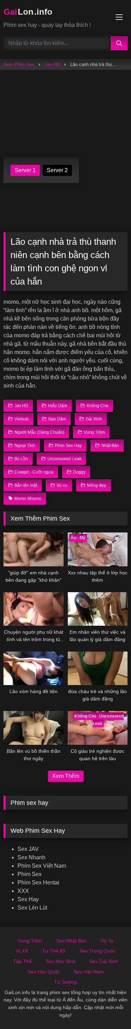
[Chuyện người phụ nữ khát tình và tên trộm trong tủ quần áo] (33, 609)
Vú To (107, 940)
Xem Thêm (65, 776)
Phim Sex (29, 874)
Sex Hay (28, 899)
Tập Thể (22, 961)
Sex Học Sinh (60, 961)
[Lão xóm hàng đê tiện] (33, 668)
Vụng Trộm (30, 940)
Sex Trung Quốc (97, 951)
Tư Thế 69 (53, 951)
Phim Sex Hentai (38, 882)
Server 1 (25, 170)
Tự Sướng (65, 982)
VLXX (22, 951)
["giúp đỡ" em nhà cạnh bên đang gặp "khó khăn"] (33, 549)
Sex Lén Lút (32, 908)
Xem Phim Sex (18, 64)
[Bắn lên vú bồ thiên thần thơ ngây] (33, 727)
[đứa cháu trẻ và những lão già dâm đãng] (98, 668)
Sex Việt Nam (89, 972)
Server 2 (57, 170)
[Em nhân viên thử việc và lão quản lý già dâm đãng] (98, 609)
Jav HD (52, 64)
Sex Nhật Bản (71, 940)
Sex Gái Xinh (103, 961)
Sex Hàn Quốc (44, 972)
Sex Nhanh (31, 857)
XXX (23, 891)
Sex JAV (28, 849)
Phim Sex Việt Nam (41, 866)
